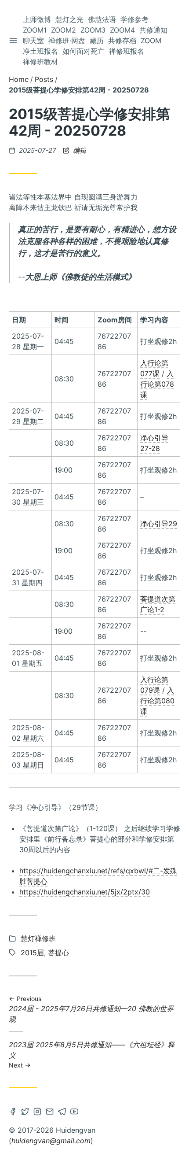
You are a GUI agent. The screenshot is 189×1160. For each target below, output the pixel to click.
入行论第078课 (157, 384)
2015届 (32, 952)
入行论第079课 (154, 685)
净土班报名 (40, 51)
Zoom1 (35, 30)
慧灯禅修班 (38, 938)
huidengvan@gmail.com (51, 1140)
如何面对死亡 (83, 51)
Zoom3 (92, 30)
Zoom (151, 40)
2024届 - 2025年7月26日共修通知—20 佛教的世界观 (91, 1009)
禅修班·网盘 (66, 40)
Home (19, 79)
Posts (44, 79)
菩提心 (58, 952)
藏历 (97, 40)
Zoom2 (63, 30)
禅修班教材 (40, 61)
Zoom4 (122, 30)
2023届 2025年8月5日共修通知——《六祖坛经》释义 (91, 1054)
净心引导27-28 (154, 443)
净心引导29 (158, 523)
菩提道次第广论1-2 (157, 604)
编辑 (78, 150)
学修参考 (134, 19)
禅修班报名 (126, 51)
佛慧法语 (102, 19)
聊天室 (33, 40)
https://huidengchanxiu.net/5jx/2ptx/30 (84, 891)
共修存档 (122, 40)
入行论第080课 (157, 701)
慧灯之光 (69, 19)
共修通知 (153, 30)
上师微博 (37, 19)
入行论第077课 (154, 368)
